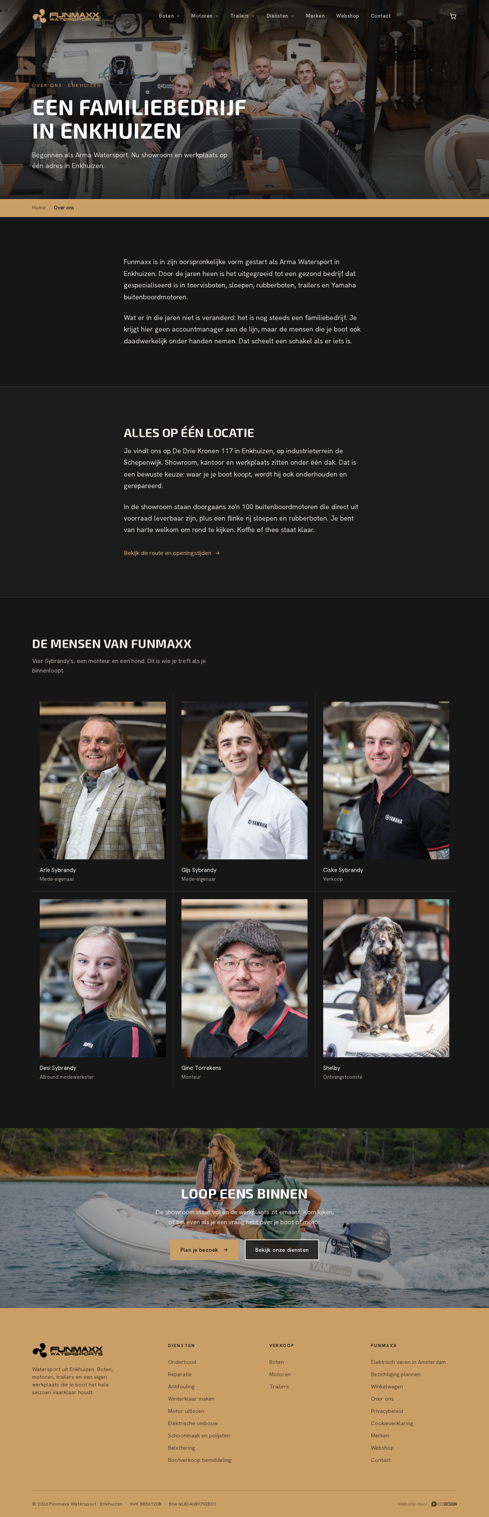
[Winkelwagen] (453, 16)
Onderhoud (182, 1362)
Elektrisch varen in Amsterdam (408, 1362)
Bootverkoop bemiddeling (199, 1460)
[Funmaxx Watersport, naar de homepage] (66, 16)
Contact (381, 16)
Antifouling (181, 1386)
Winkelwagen (387, 1386)
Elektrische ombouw (193, 1423)
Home (39, 207)
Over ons (382, 1398)
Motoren (202, 16)
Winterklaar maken (191, 1398)
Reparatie (180, 1374)
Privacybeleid (387, 1411)
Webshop (347, 16)
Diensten (277, 16)
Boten (166, 16)
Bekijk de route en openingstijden (167, 553)
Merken (315, 16)
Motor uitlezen (186, 1411)
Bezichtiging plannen (396, 1374)
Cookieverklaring (392, 1423)
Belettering (181, 1447)
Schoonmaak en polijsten (199, 1435)
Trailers (239, 16)
